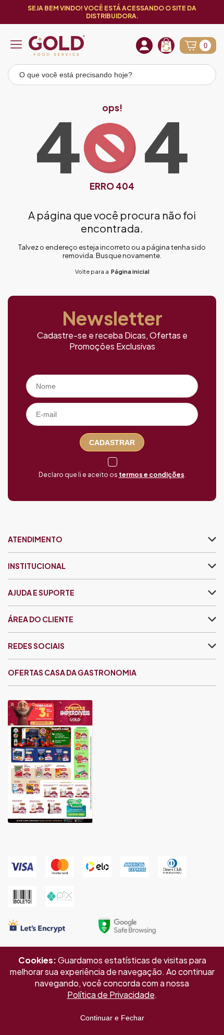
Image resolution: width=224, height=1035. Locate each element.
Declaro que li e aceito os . (112, 475)
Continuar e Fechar (112, 1018)
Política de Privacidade (111, 994)
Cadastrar (112, 442)
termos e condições (151, 475)
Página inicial (130, 271)
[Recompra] (166, 45)
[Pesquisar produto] (201, 76)
